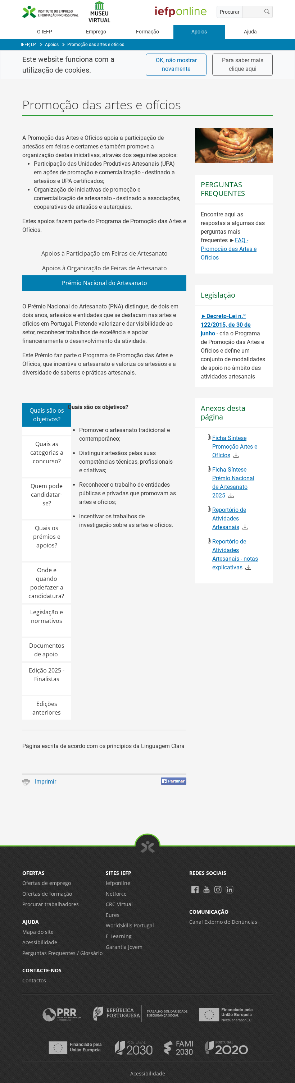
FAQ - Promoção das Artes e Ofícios (229, 249)
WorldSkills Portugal (130, 925)
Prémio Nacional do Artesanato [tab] (104, 283)
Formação (147, 32)
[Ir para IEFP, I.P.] (50, 12)
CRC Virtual (119, 904)
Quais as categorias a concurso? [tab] (46, 452)
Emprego (96, 32)
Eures (112, 915)
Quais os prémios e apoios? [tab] (46, 536)
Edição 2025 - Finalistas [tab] (46, 674)
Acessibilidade (39, 942)
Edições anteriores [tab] (46, 708)
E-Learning (119, 936)
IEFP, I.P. (28, 44)
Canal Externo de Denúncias (223, 921)
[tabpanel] (104, 506)
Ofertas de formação (47, 893)
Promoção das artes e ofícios (95, 44)
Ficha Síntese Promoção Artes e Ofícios (234, 447)
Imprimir (45, 781)
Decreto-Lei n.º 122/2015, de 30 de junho (226, 325)
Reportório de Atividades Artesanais (229, 518)
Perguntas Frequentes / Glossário (62, 953)
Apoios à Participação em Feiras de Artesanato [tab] (104, 253)
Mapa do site (38, 931)
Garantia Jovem (124, 947)
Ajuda (250, 32)
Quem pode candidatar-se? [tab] (47, 494)
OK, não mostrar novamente (176, 64)
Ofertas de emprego (46, 883)
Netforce (116, 893)
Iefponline (118, 883)
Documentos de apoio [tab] (46, 650)
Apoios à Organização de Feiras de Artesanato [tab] (104, 268)
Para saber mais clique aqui (242, 64)
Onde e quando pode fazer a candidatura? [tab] (46, 583)
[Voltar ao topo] (148, 847)
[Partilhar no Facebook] (173, 781)
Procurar (230, 12)
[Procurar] (267, 12)
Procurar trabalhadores (50, 904)
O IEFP (44, 32)
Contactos (34, 980)
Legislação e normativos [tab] (46, 616)
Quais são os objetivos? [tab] (47, 415)
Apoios (199, 32)
